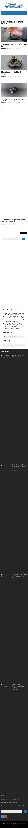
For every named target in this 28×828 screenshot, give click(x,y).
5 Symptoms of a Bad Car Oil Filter (13, 100)
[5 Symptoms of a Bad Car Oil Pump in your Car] (14, 62)
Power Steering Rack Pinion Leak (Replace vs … (19, 466)
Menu (3, 13)
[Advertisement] (14, 259)
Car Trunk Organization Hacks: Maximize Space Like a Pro (13, 327)
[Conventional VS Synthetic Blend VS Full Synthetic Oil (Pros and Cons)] (14, 163)
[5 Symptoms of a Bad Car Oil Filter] (14, 90)
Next (23, 233)
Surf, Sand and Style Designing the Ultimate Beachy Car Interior (14, 324)
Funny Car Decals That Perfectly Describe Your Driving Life (14, 313)
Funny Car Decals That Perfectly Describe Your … (19, 576)
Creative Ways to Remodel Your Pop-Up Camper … (19, 686)
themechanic (3, 48)
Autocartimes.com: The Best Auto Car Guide (14, 823)
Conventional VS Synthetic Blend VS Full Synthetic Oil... (13, 220)
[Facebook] (2, 816)
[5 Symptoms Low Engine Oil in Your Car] (14, 34)
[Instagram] (5, 816)
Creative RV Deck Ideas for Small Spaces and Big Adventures (14, 320)
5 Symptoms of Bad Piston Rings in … (18, 356)
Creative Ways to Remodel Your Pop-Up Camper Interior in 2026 (14, 317)
